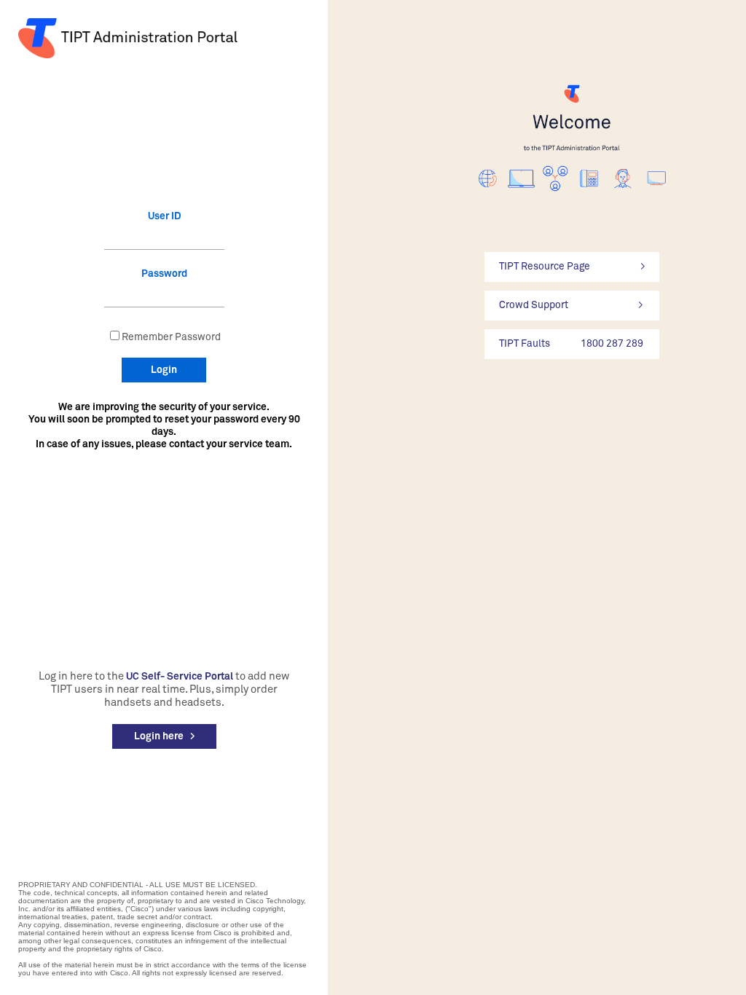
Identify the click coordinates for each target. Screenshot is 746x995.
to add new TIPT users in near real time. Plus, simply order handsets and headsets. (170, 689)
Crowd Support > (571, 305)
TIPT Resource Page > (572, 266)
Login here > (164, 736)
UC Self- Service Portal (179, 677)
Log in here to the (81, 676)
